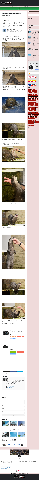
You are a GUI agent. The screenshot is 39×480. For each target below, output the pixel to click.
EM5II (34, 89)
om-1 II (35, 100)
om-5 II (31, 102)
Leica (35, 94)
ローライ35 (32, 123)
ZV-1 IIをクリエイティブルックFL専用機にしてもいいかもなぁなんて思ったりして (13, 429)
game (28, 92)
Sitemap (29, 129)
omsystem (35, 102)
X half (37, 112)
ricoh (37, 107)
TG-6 (32, 110)
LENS (3, 391)
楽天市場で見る (20, 336)
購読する (30, 11)
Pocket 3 (29, 107)
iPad (28, 94)
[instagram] (18, 470)
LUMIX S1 (33, 97)
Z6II (28, 115)
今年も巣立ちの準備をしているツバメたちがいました (21, 439)
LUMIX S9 (36, 97)
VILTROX (29, 112)
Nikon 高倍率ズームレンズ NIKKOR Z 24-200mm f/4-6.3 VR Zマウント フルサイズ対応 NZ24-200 (17, 347)
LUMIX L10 (29, 97)
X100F (34, 112)
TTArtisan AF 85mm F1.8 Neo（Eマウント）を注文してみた (35, 44)
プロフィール (19, 9)
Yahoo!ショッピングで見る (13, 338)
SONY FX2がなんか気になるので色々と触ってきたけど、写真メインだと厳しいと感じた (5, 440)
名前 (2, 405)
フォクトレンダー (30, 120)
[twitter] (16, 471)
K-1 (33, 94)
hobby (34, 92)
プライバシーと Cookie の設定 (10, 386)
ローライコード (30, 125)
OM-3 (28, 102)
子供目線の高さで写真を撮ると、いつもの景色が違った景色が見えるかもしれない (13, 440)
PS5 (31, 107)
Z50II (34, 115)
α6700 (29, 118)
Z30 (32, 115)
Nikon (12, 391)
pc (28, 105)
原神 (33, 125)
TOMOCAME (29, 19)
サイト (3, 411)
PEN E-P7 (31, 105)
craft (31, 89)
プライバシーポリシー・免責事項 (11, 385)
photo (37, 105)
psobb (34, 107)
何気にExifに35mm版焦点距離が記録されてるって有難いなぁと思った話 (35, 32)
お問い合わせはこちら (9, 387)
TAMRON (29, 110)
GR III (31, 92)
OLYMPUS (32, 100)
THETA (35, 110)
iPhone (31, 94)
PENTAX (34, 105)
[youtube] (20, 470)
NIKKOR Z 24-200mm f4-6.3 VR (8, 391)
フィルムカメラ (32, 118)
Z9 (30, 115)
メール (3, 408)
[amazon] (22, 470)
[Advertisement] (13, 363)
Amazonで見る (13, 336)
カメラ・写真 (15, 391)
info (36, 92)
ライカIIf (34, 120)
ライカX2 (29, 123)
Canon (29, 89)
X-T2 (31, 112)
